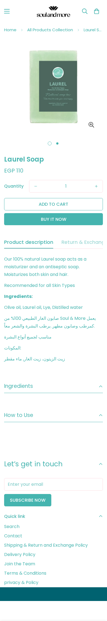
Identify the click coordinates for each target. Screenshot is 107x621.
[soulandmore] (54, 11)
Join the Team (19, 564)
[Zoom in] (91, 124)
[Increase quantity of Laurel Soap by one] (96, 186)
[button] (96, 11)
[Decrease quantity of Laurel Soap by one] (35, 186)
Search (11, 526)
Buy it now (53, 219)
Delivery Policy (19, 554)
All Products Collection (50, 30)
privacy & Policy (21, 582)
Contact (13, 536)
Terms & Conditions (25, 573)
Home (10, 30)
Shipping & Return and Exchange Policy (46, 545)
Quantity (14, 186)
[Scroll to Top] (97, 591)
